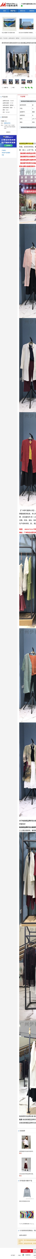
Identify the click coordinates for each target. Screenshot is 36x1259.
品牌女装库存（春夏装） (14, 38)
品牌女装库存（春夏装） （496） (10, 105)
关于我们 (13, 1255)
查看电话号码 (7, 123)
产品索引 (4, 150)
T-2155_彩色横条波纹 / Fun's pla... (27, 1223)
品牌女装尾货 (23, 1235)
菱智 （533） (6, 110)
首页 (1, 38)
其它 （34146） (6, 112)
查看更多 (8, 132)
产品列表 (5, 38)
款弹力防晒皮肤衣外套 (24, 1201)
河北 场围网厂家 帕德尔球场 (8, 32)
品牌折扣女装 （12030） (8, 100)
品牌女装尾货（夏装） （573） (10, 107)
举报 (13, 87)
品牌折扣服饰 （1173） (8, 103)
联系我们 (20, 1255)
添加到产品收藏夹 (6, 152)
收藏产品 (6, 87)
